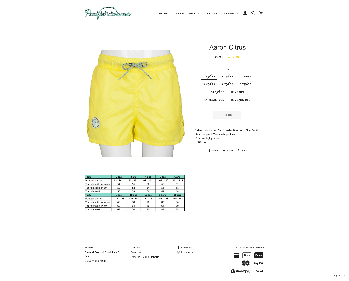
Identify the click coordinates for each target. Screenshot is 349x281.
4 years (246, 76)
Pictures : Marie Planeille (145, 256)
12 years (237, 92)
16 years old (241, 100)
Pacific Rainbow (255, 247)
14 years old (214, 100)
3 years (227, 76)
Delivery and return (96, 260)
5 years (209, 84)
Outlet (212, 13)
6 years (227, 84)
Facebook (186, 247)
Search (89, 247)
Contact (135, 247)
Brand (229, 13)
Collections (185, 13)
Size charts (137, 252)
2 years (209, 76)
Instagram (186, 252)
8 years (246, 84)
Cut (228, 69)
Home (163, 13)
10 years (217, 92)
